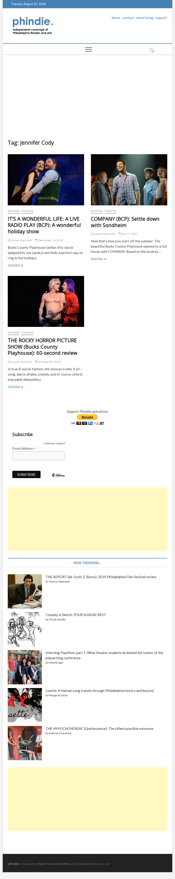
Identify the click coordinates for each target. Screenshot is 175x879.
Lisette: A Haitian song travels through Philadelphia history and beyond (100, 690)
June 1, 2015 (129, 234)
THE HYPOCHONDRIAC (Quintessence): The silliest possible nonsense (99, 728)
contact (128, 18)
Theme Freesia (46, 864)
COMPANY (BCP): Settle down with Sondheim (125, 221)
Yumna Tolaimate (59, 581)
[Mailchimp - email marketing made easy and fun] (58, 478)
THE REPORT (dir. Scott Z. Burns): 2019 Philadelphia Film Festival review (101, 577)
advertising (144, 18)
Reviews (13, 211)
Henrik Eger (56, 662)
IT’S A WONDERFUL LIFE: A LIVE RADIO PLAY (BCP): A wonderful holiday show (44, 225)
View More (15, 265)
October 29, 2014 (49, 361)
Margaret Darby (58, 695)
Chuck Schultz (57, 619)
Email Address (24, 448)
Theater (27, 211)
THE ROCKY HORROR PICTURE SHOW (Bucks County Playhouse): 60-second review (42, 346)
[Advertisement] (87, 95)
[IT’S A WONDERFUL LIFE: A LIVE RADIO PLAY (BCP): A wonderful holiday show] (46, 179)
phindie (13, 864)
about (115, 18)
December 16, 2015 (50, 240)
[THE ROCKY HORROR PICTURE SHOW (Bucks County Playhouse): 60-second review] (46, 301)
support (161, 18)
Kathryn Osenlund (60, 733)
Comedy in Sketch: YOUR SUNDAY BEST (76, 615)
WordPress (64, 864)
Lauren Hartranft (21, 240)
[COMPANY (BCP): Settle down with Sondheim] (129, 179)
